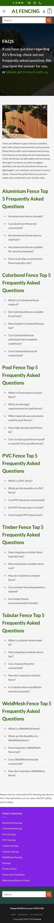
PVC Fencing (8, 839)
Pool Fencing (8, 834)
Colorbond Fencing (12, 828)
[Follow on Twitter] (19, 3)
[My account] (43, 11)
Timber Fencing (10, 845)
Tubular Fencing (10, 851)
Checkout (23, 914)
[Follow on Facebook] (13, 3)
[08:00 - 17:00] (35, 3)
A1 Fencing (26, 11)
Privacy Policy (9, 868)
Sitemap (6, 863)
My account (36, 914)
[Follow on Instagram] (16, 3)
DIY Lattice (46, 798)
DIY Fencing (34, 794)
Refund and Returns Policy (16, 880)
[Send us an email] (22, 3)
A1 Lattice (8, 802)
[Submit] (49, 20)
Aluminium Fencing (12, 822)
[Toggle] (5, 216)
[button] (4, 11)
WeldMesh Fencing (12, 857)
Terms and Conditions (13, 874)
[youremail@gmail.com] (29, 3)
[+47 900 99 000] (40, 3)
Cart (13, 914)
